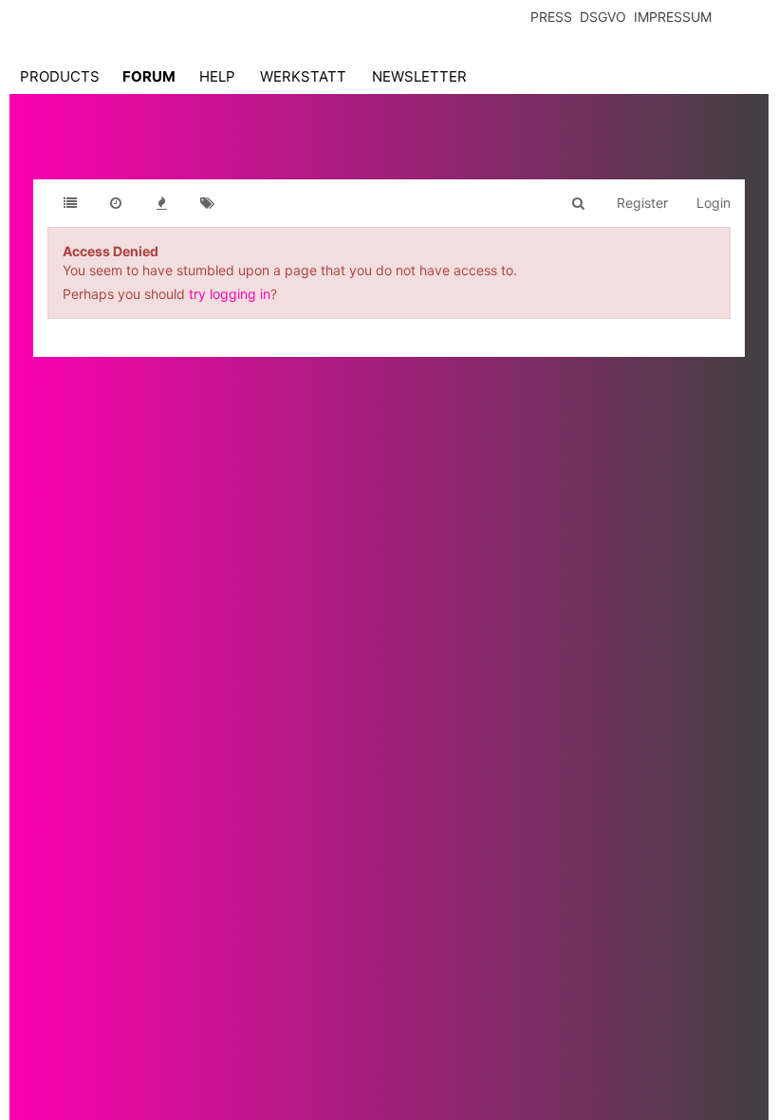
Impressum (673, 17)
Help (217, 76)
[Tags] (207, 203)
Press (551, 17)
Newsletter (419, 76)
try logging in (229, 294)
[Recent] (116, 203)
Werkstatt (303, 76)
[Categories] (70, 203)
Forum (149, 76)
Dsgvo (603, 17)
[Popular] (161, 203)
